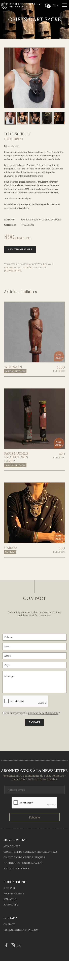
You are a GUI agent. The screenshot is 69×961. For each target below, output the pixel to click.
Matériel (9, 219)
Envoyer (34, 722)
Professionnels (14, 893)
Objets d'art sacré (15, 371)
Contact (9, 924)
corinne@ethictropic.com (21, 929)
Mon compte (12, 846)
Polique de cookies (16, 868)
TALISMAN (10, 552)
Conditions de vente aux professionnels (30, 851)
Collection (10, 224)
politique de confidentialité (43, 712)
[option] (34, 77)
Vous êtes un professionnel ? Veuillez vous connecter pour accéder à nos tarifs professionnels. (28, 267)
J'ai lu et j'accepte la (32, 712)
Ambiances (10, 899)
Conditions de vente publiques (24, 857)
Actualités (11, 904)
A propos (9, 887)
